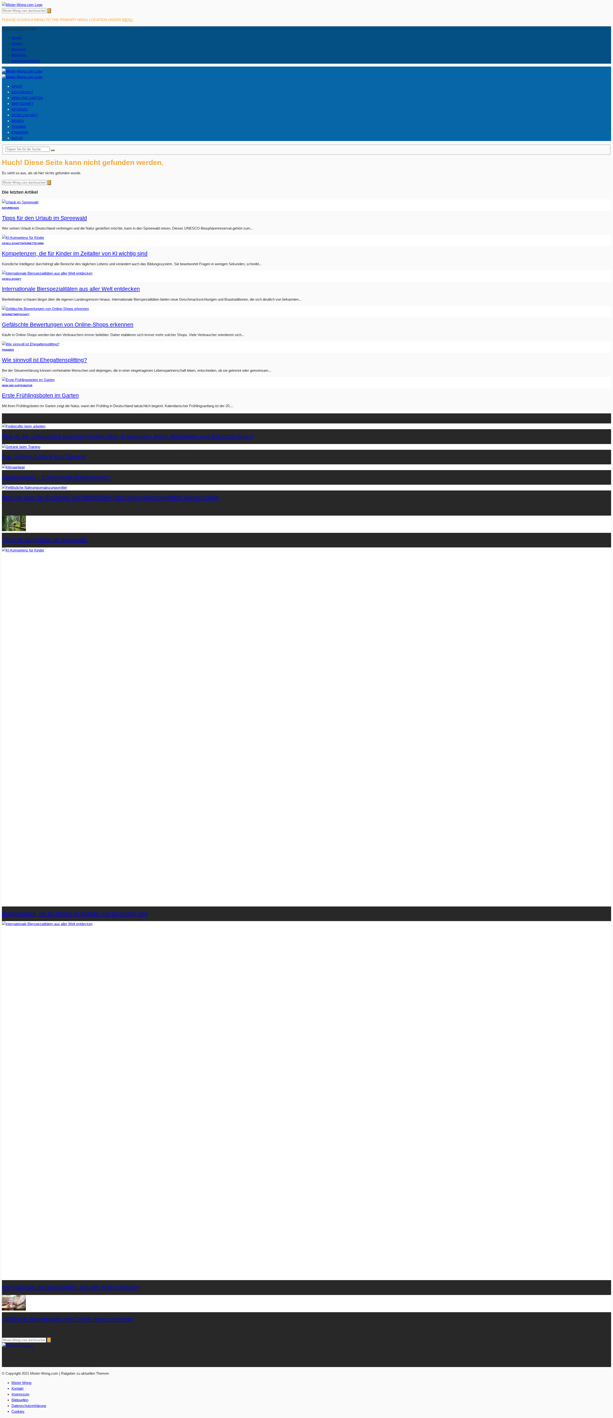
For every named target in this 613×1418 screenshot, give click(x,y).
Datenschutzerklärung (25, 60)
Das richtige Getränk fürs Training (43, 457)
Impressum (18, 49)
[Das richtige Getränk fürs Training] (21, 447)
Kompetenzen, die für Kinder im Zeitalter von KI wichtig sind (75, 254)
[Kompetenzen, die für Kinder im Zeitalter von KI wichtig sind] (23, 238)
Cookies (16, 43)
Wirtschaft (22, 104)
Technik (18, 127)
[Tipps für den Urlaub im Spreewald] (20, 202)
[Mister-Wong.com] (22, 5)
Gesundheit (22, 92)
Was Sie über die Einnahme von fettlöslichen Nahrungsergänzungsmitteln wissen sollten (110, 498)
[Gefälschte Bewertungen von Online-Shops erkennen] (45, 309)
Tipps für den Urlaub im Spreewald (44, 218)
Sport (17, 86)
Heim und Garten (27, 98)
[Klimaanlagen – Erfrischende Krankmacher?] (13, 467)
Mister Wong (21, 1383)
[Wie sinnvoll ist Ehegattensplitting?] (30, 344)
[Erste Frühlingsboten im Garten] (28, 380)
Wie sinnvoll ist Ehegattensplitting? (44, 360)
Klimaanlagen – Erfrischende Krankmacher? (56, 477)
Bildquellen (18, 55)
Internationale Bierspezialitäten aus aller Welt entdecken (71, 289)
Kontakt (16, 37)
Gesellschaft (24, 115)
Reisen (17, 121)
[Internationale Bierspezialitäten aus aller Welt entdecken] (47, 273)
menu (127, 20)
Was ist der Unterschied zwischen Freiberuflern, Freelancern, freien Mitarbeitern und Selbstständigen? (128, 436)
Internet (19, 109)
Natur (17, 138)
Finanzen (19, 132)
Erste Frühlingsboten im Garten (40, 396)
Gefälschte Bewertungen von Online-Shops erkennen (67, 325)
